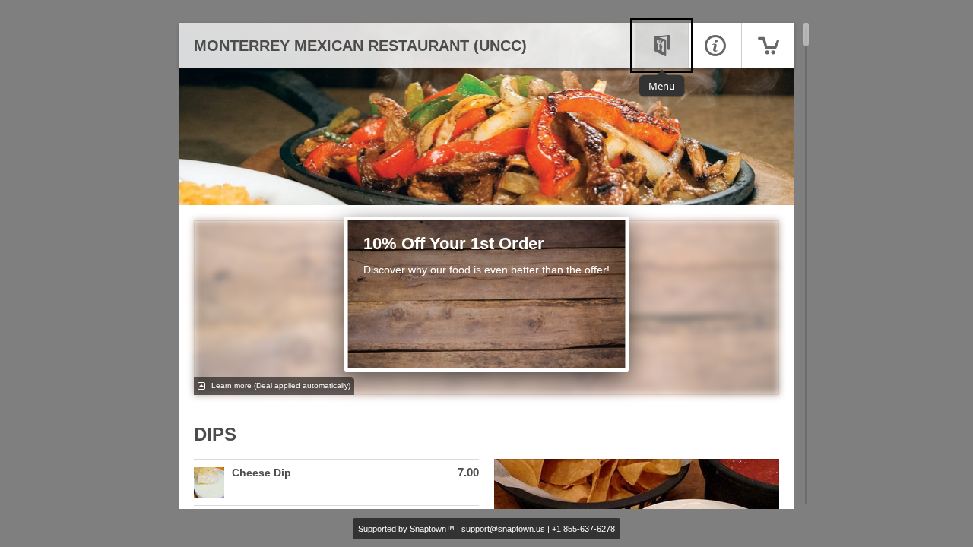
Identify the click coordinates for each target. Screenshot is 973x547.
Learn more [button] (279, 385)
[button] (336, 482)
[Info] (714, 45)
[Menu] (661, 45)
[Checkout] (767, 45)
